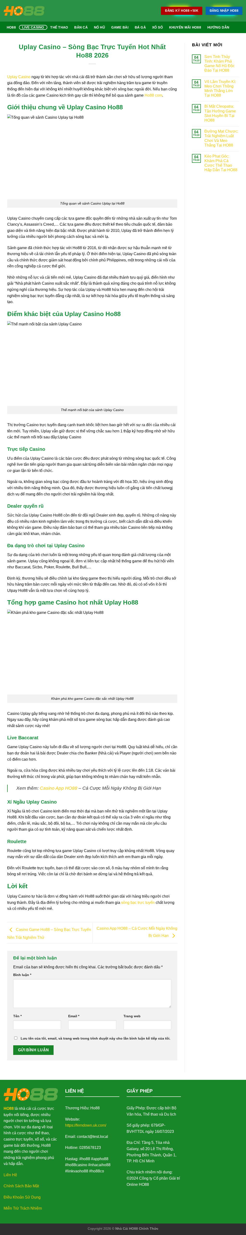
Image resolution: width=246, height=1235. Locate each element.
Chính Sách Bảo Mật (21, 1186)
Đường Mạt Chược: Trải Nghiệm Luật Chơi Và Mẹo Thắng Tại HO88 (221, 138)
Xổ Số (157, 27)
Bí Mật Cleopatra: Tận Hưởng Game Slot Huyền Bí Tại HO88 (220, 113)
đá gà (140, 27)
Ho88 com (153, 95)
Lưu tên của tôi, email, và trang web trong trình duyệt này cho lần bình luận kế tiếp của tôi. (95, 1038)
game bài (120, 27)
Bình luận (22, 975)
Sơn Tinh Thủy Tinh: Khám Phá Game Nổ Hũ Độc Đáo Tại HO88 (219, 64)
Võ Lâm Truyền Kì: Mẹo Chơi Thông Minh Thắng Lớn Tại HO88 (220, 89)
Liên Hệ (10, 1175)
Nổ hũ (99, 27)
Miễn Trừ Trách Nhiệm (23, 1208)
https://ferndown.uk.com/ (85, 1125)
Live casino (33, 27)
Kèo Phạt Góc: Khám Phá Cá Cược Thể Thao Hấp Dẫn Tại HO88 (220, 163)
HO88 (9, 1108)
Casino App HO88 (58, 788)
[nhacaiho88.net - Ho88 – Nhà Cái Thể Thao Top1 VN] (24, 10)
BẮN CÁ (81, 27)
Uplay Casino (19, 77)
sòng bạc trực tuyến (138, 902)
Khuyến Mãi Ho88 (185, 27)
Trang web (132, 1016)
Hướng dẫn (218, 27)
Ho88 (11, 27)
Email (73, 1016)
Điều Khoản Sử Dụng (22, 1197)
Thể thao (59, 27)
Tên (17, 1016)
